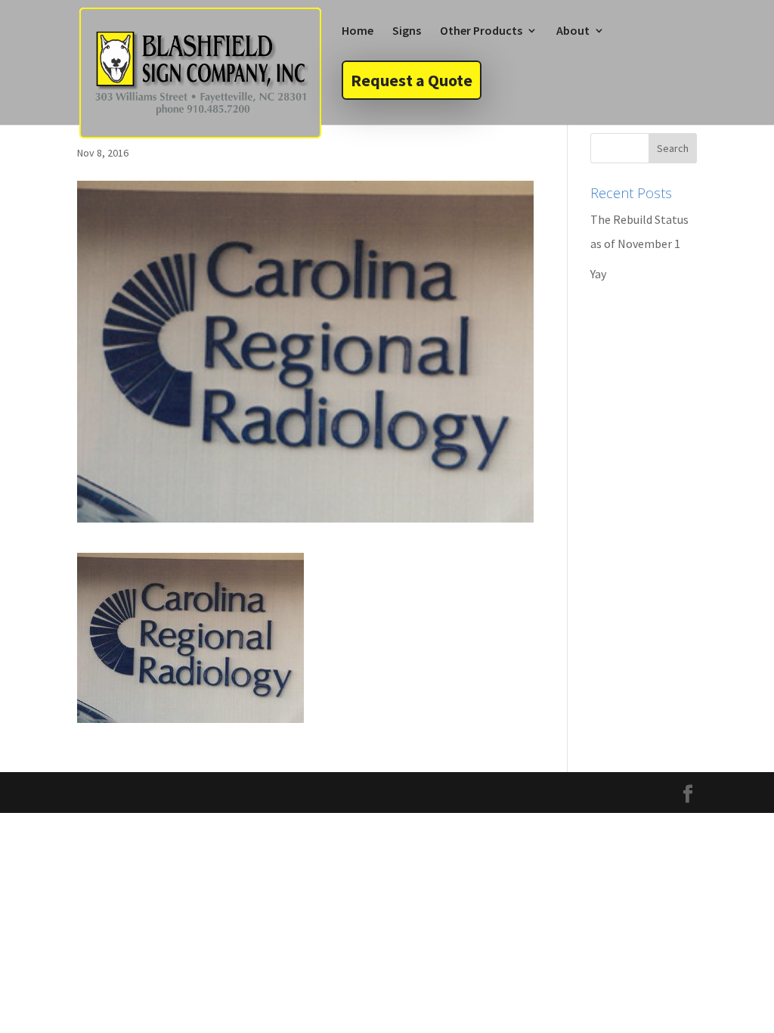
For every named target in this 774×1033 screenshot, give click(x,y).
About (573, 31)
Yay (598, 273)
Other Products (481, 31)
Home (357, 31)
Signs (406, 31)
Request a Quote (411, 80)
